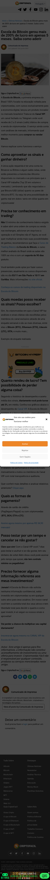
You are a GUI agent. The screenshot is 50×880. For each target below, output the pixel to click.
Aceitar (25, 444)
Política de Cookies (16, 463)
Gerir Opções (25, 457)
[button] (46, 419)
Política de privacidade (31, 463)
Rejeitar (25, 450)
